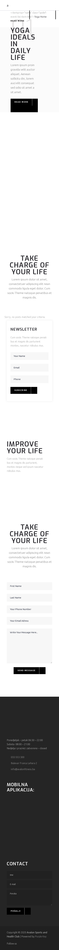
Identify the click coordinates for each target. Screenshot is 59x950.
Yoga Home (40, 16)
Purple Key (40, 936)
